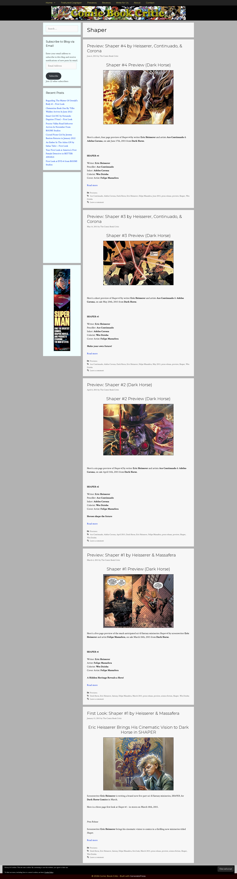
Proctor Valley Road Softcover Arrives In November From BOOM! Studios (59, 127)
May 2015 (156, 364)
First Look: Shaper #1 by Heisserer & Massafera (133, 713)
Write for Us (122, 2)
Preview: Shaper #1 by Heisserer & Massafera (131, 555)
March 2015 (137, 695)
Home (49, 2)
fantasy (115, 695)
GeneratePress (138, 876)
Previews (92, 2)
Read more (92, 185)
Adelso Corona (110, 196)
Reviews (106, 2)
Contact (150, 2)
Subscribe (53, 75)
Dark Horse (121, 196)
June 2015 (157, 196)
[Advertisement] (66, 217)
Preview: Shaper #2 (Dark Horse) (119, 384)
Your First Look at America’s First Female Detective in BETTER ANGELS (61, 154)
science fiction (166, 695)
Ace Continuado (96, 196)
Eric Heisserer (132, 196)
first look (136, 851)
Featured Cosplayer (71, 2)
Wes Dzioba (91, 537)
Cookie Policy (48, 872)
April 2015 (121, 534)
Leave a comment (97, 202)
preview (175, 196)
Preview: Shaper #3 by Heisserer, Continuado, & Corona (134, 219)
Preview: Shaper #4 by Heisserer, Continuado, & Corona (134, 48)
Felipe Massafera (145, 196)
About (137, 2)
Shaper (182, 196)
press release (166, 196)
